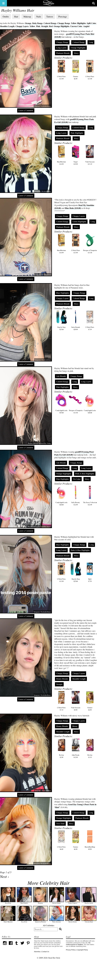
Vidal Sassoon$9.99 (75, 708)
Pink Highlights (77, 133)
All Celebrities (48, 925)
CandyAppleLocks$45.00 (61, 411)
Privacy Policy (71, 950)
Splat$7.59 (90, 580)
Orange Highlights (61, 26)
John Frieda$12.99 (75, 756)
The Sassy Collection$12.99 (90, 503)
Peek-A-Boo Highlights (84, 474)
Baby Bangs (37, 23)
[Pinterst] (28, 945)
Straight (44, 26)
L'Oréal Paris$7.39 (90, 328)
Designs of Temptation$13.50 (76, 411)
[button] (3, 3)
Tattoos (49, 16)
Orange (28, 23)
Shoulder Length (7, 26)
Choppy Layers (22, 26)
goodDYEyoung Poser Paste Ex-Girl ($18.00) (74, 121)
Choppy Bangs (63, 23)
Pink (38, 26)
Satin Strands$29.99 (75, 328)
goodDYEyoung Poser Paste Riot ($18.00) (74, 35)
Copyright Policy (82, 950)
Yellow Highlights (78, 23)
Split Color (91, 23)
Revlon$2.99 (61, 756)
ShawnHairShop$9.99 (90, 848)
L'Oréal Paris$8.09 (61, 848)
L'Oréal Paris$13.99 (61, 77)
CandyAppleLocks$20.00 (90, 411)
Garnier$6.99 (75, 77)
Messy (74, 726)
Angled (86, 26)
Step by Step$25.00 (61, 328)
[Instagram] (5, 945)
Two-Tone (60, 824)
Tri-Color (76, 479)
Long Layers (61, 48)
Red (51, 26)
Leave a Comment (25, 110)
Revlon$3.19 (90, 756)
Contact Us (45, 952)
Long (91, 42)
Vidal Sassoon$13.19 (89, 163)
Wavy (76, 53)
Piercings (62, 16)
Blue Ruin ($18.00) (73, 208)
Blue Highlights (62, 293)
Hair (16, 16)
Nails (38, 16)
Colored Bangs (50, 23)
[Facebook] (11, 945)
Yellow (32, 26)
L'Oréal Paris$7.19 (61, 708)
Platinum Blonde (63, 53)
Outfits (6, 16)
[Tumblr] (16, 945)
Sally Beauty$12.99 (75, 503)
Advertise (37, 952)
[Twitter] (22, 945)
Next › (4, 876)
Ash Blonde (61, 376)
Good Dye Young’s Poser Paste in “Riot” (75, 806)
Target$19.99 (76, 163)
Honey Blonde (62, 679)
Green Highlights (79, 222)
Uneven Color (76, 26)
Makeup (27, 16)
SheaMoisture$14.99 (61, 163)
